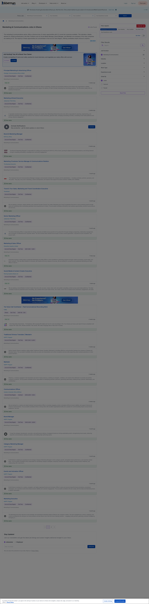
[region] (74, 601)
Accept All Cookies (120, 601)
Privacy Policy (10, 602)
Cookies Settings (108, 601)
